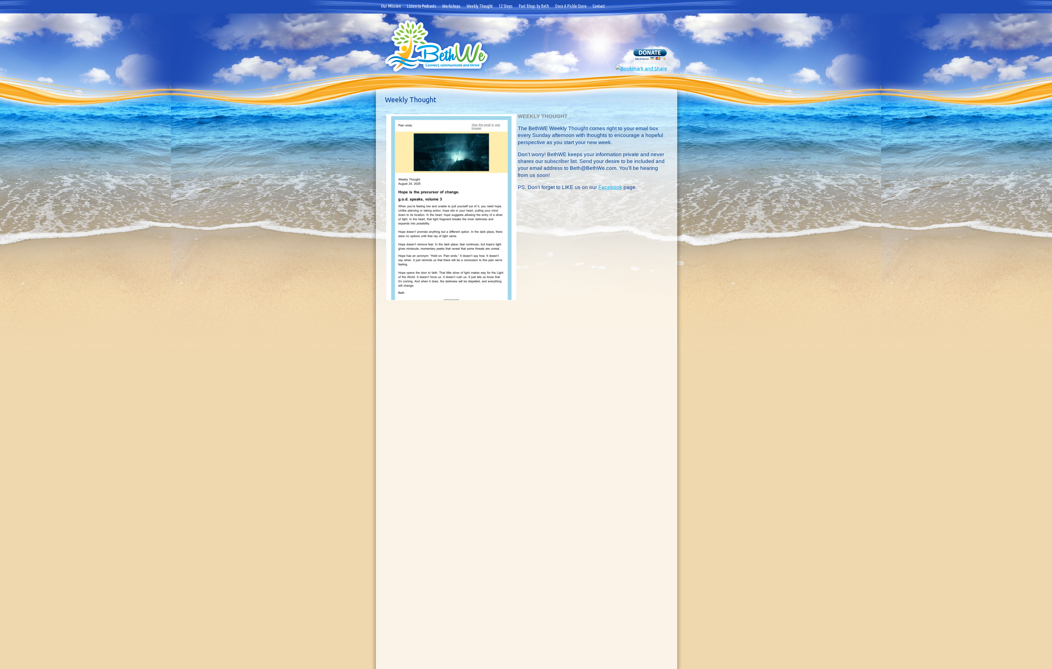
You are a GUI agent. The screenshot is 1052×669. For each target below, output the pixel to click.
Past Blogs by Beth (534, 6)
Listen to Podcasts (421, 6)
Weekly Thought (480, 6)
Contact (599, 6)
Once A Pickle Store (571, 6)
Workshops (451, 6)
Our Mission (391, 6)
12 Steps (506, 6)
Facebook (610, 187)
